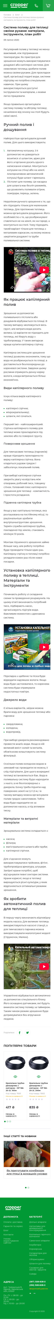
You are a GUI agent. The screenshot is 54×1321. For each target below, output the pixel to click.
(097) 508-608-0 (37, 1282)
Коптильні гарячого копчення (40, 1236)
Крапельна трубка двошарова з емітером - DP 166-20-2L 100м (15, 1087)
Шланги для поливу (40, 1264)
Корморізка (35, 1249)
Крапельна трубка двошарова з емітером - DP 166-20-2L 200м (38, 1087)
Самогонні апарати (39, 1241)
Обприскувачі (36, 1259)
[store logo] (19, 5)
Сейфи (32, 1274)
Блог (17, 15)
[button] (5, 1121)
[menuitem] (12, 1222)
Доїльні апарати (37, 1222)
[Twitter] (27, 1033)
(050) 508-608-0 (37, 1285)
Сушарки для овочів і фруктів (37, 1269)
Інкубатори (35, 1245)
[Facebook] (19, 1033)
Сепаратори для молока (38, 1254)
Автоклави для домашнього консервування (37, 1228)
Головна (7, 15)
